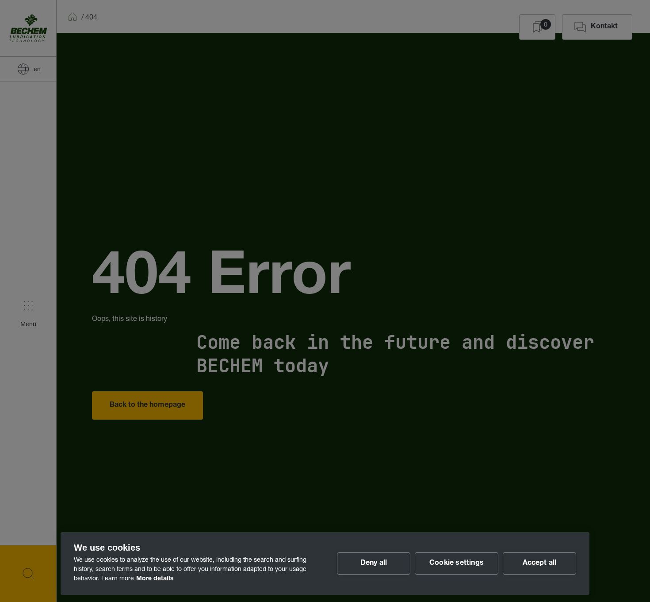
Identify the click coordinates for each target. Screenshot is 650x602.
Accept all (540, 563)
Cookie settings (456, 563)
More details (155, 579)
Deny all (373, 563)
